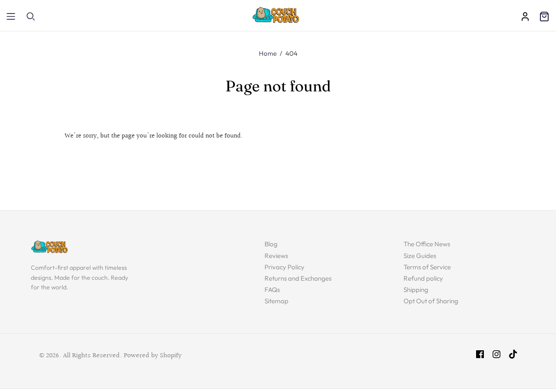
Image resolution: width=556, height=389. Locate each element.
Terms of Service (427, 267)
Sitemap (276, 301)
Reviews (276, 256)
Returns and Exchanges (298, 278)
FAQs (272, 289)
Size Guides (420, 256)
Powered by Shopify (153, 355)
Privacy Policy (284, 267)
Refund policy (423, 278)
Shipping (416, 289)
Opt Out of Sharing (431, 301)
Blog (271, 244)
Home (268, 53)
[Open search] (30, 16)
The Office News (427, 244)
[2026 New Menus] (11, 16)
